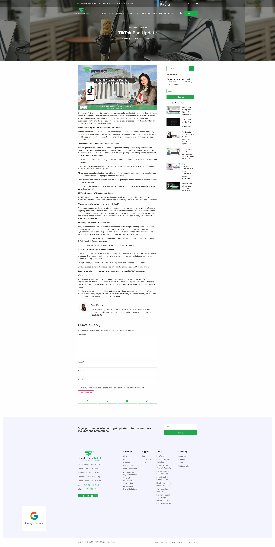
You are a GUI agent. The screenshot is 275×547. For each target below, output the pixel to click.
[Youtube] (197, 3)
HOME (104, 13)
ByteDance (82, 134)
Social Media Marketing (137, 28)
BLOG (154, 13)
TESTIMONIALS (140, 13)
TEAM (130, 13)
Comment (82, 334)
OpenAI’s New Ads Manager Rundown (187, 186)
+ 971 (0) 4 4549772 (90, 485)
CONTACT (171, 13)
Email (81, 370)
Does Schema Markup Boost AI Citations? (188, 109)
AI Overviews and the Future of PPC (187, 121)
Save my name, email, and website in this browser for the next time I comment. (112, 388)
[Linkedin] (192, 3)
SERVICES (120, 13)
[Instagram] (188, 3)
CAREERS (162, 13)
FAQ (148, 13)
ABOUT (111, 13)
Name (81, 362)
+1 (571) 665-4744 (90, 489)
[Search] (191, 68)
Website (81, 379)
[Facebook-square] (179, 3)
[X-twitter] (184, 3)
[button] (87, 401)
